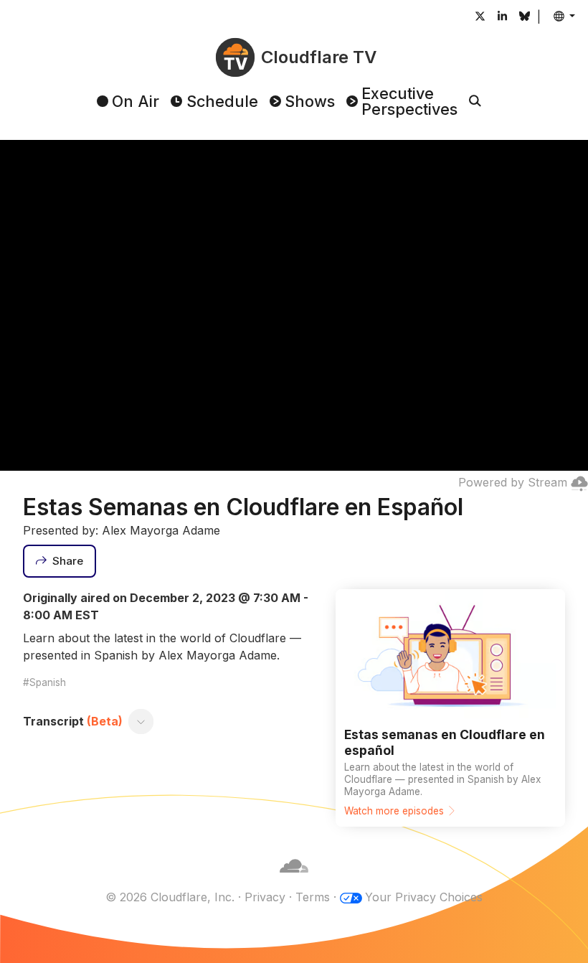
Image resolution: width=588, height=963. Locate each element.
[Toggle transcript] (141, 721)
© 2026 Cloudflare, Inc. (169, 897)
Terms (312, 897)
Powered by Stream (512, 482)
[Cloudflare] (294, 880)
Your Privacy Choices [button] (424, 897)
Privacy (265, 897)
